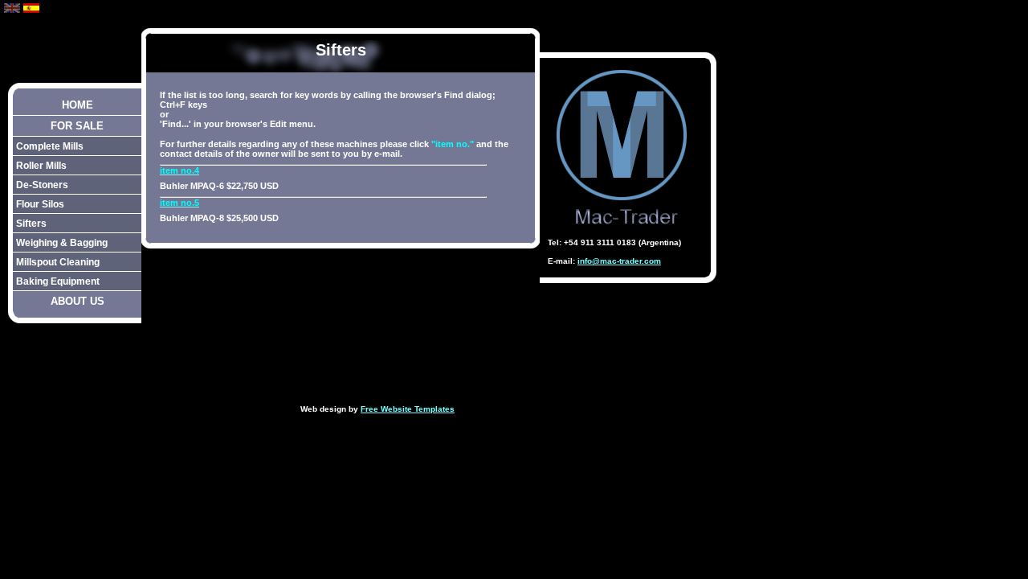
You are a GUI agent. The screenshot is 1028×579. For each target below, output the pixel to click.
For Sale (77, 126)
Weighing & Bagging (62, 242)
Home (77, 105)
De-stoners (42, 184)
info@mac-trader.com (619, 261)
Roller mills (41, 165)
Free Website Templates (408, 408)
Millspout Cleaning (58, 262)
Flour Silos (40, 204)
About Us (77, 301)
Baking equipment (58, 281)
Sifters (31, 223)
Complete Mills (50, 146)
